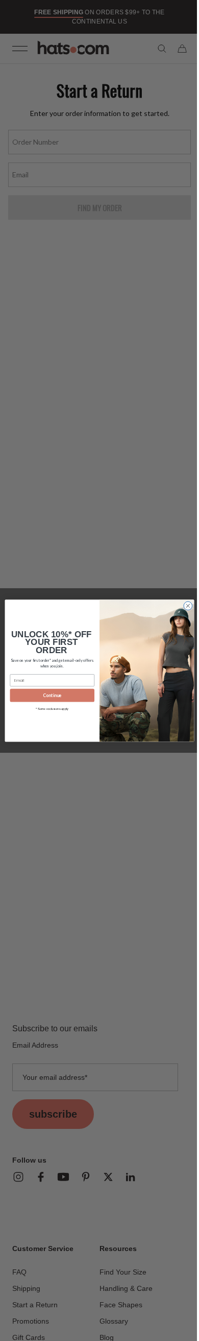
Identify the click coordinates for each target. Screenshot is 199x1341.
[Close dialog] (184, 606)
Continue (48, 695)
